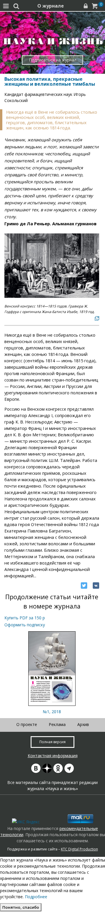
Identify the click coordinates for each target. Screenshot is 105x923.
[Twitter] (84, 585)
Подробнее (36, 896)
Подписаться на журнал (52, 60)
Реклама (57, 724)
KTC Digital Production (79, 849)
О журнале (50, 6)
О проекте (26, 724)
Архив (83, 724)
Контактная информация (53, 755)
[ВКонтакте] (96, 585)
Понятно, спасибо (20, 907)
